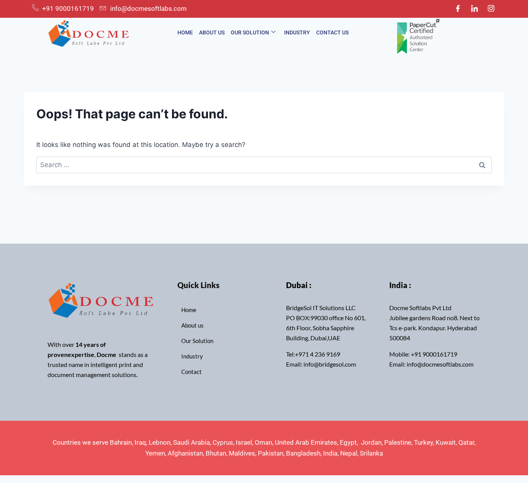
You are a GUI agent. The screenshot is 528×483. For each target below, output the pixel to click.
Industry (297, 32)
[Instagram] (491, 9)
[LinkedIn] (474, 9)
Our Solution (250, 32)
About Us (212, 32)
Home (185, 32)
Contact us (332, 32)
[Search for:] (264, 165)
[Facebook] (457, 9)
